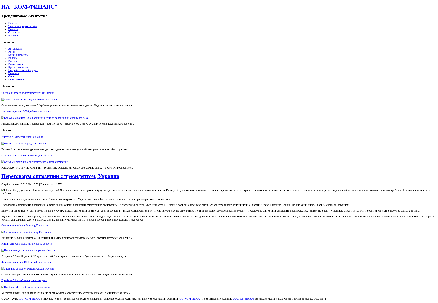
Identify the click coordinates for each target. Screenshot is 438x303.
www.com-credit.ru (243, 298)
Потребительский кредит (23, 70)
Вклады (12, 57)
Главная (12, 23)
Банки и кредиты (18, 54)
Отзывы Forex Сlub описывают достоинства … (28, 155)
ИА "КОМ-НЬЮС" (30, 298)
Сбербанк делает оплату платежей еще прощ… (28, 92)
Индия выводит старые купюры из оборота (26, 243)
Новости (13, 29)
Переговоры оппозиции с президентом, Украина (60, 176)
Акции (12, 51)
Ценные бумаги (17, 79)
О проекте (14, 32)
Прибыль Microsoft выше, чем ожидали (24, 280)
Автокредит (15, 48)
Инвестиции (15, 64)
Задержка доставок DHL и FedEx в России (26, 262)
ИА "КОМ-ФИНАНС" (29, 7)
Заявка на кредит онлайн (22, 26)
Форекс (12, 76)
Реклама (13, 35)
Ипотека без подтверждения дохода (22, 136)
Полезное (13, 73)
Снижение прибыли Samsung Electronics (24, 225)
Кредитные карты (18, 67)
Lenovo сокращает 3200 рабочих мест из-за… (27, 111)
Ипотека (13, 61)
